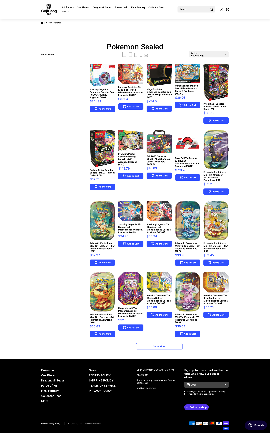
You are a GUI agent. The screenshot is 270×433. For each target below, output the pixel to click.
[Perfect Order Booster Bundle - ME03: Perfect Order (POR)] (102, 148)
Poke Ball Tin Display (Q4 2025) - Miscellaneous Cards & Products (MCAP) (187, 162)
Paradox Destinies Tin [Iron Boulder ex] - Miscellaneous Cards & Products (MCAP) (215, 299)
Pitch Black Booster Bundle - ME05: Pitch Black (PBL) (214, 106)
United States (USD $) (50, 424)
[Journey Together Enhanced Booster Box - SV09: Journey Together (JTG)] (102, 75)
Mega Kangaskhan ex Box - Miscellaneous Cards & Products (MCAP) (186, 89)
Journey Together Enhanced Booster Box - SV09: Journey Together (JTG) (102, 93)
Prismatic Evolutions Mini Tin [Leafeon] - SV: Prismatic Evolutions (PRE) (102, 247)
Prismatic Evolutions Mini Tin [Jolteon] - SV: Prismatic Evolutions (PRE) (215, 247)
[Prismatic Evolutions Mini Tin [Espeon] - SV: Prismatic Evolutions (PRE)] (187, 291)
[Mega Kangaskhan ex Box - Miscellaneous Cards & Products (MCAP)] (187, 73)
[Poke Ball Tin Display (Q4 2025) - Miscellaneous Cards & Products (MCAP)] (187, 142)
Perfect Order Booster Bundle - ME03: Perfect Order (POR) (102, 173)
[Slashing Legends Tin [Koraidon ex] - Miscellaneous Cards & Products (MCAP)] (159, 211)
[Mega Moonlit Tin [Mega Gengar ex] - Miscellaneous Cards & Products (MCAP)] (130, 288)
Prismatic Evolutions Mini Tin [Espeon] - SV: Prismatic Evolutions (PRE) (187, 318)
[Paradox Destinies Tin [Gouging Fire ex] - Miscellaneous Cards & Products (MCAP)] (130, 74)
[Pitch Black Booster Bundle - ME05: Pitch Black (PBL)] (216, 82)
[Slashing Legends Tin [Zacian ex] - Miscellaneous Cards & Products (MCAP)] (130, 211)
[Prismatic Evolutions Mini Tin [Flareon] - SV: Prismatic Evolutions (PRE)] (102, 291)
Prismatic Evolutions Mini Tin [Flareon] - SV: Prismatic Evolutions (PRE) (102, 318)
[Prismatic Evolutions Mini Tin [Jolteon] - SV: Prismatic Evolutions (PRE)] (216, 220)
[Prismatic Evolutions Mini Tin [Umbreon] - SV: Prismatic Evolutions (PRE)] (216, 149)
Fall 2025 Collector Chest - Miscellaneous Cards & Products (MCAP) (158, 160)
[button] (227, 9)
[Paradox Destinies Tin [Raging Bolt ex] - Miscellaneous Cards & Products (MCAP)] (159, 282)
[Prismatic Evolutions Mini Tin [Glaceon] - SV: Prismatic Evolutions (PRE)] (187, 220)
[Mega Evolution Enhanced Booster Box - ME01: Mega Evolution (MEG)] (159, 75)
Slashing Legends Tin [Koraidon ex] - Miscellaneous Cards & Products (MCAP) (159, 228)
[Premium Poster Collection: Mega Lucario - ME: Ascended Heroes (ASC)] (130, 140)
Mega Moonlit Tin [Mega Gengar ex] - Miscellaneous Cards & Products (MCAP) (130, 312)
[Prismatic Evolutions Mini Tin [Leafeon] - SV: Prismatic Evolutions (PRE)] (102, 220)
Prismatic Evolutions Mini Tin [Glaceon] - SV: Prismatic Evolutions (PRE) (187, 247)
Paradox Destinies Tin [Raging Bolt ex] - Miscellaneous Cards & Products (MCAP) (159, 299)
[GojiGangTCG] (49, 9)
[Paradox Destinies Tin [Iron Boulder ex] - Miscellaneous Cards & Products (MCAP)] (216, 282)
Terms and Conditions (203, 394)
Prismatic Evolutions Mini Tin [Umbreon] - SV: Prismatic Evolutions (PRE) (214, 176)
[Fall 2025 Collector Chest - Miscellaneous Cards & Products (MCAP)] (159, 141)
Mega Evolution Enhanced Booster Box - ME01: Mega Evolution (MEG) (159, 93)
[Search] (211, 9)
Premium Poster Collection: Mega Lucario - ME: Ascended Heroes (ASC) (127, 159)
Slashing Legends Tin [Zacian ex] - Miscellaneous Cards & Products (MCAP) (130, 228)
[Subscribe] (225, 385)
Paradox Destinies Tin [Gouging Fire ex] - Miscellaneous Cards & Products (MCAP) (130, 91)
